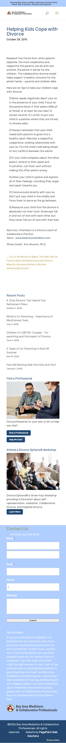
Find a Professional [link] (18, 433)
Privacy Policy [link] (53, 740)
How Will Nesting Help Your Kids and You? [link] (31, 364)
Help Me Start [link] (15, 439)
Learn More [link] (14, 512)
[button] (56, 15)
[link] (20, 12)
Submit (33, 620)
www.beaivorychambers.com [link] (32, 237)
